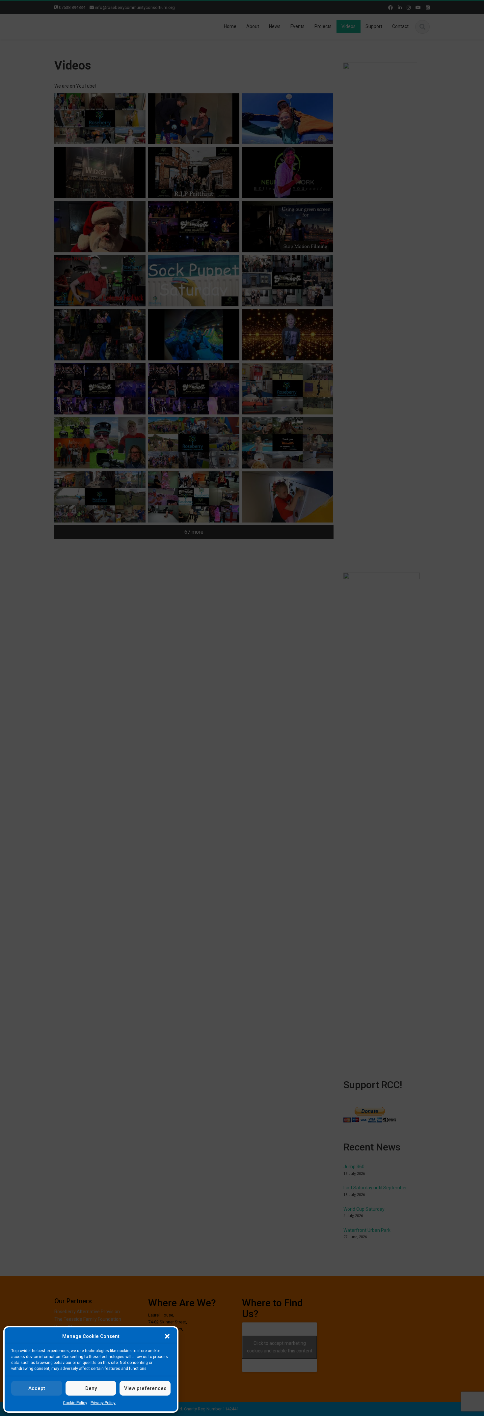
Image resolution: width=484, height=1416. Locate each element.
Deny (91, 1388)
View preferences (145, 1388)
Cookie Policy (75, 1403)
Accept (36, 1388)
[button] (167, 1336)
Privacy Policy (103, 1403)
